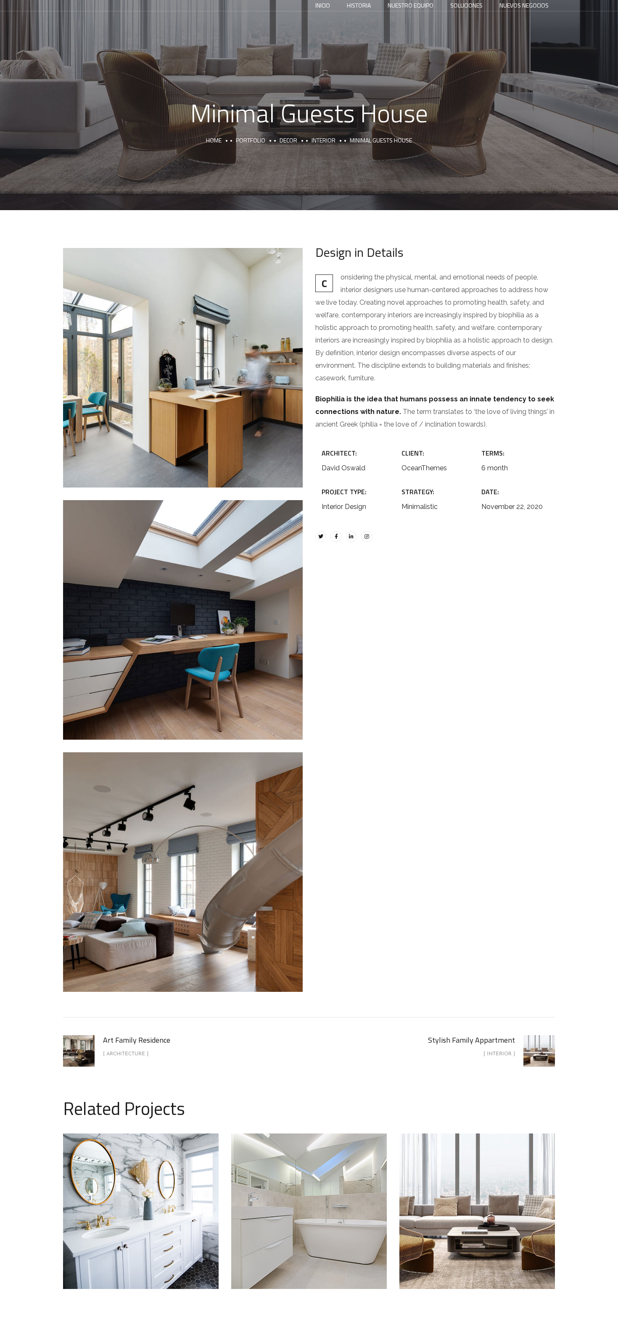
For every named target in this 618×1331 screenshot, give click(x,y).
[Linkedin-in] (351, 536)
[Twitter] (320, 536)
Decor (288, 140)
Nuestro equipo (410, 5)
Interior (323, 140)
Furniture (159, 1222)
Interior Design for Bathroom (309, 1201)
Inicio (322, 5)
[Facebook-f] (335, 536)
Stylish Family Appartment (477, 1201)
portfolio (250, 140)
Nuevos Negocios (524, 5)
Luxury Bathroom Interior (141, 1201)
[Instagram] (366, 536)
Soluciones (466, 5)
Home (214, 140)
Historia (359, 5)
